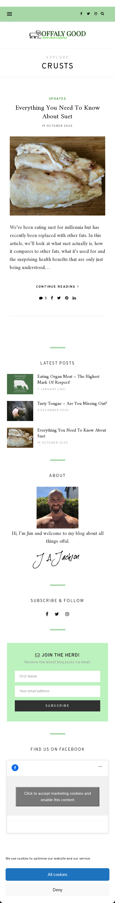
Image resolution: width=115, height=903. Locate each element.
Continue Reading (56, 287)
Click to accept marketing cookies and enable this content (57, 796)
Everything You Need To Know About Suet (57, 112)
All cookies (58, 874)
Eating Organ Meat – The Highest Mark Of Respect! (68, 379)
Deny (58, 889)
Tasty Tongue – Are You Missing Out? (72, 404)
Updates (57, 99)
